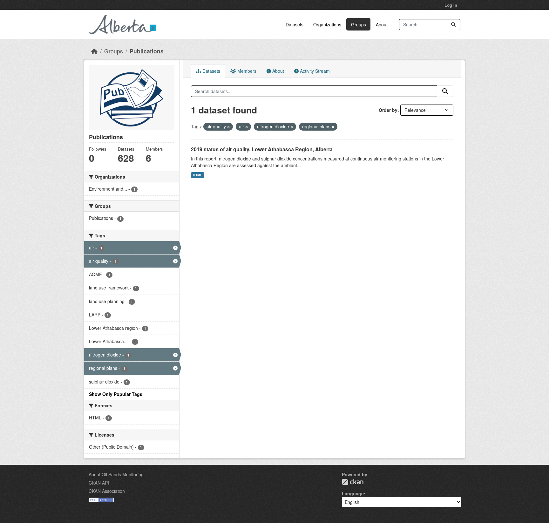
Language (353, 493)
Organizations (327, 24)
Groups (358, 24)
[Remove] (228, 126)
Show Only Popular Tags (115, 394)
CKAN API (99, 482)
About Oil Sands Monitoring (116, 474)
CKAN (352, 482)
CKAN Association (107, 491)
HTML (197, 175)
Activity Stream (314, 71)
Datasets (294, 24)
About (382, 24)
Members (246, 71)
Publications (147, 51)
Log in (450, 5)
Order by (388, 110)
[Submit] (453, 24)
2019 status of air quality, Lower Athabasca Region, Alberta (262, 149)
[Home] (94, 51)
